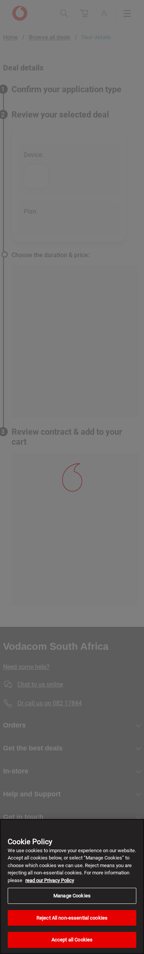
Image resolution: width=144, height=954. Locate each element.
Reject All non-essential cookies (72, 918)
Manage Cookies (72, 896)
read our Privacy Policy (49, 880)
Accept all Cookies (72, 940)
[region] (72, 886)
